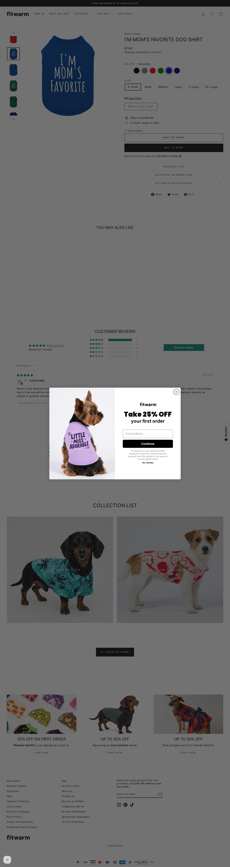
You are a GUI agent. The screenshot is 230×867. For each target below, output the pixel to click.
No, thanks (148, 462)
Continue (147, 443)
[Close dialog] (176, 392)
